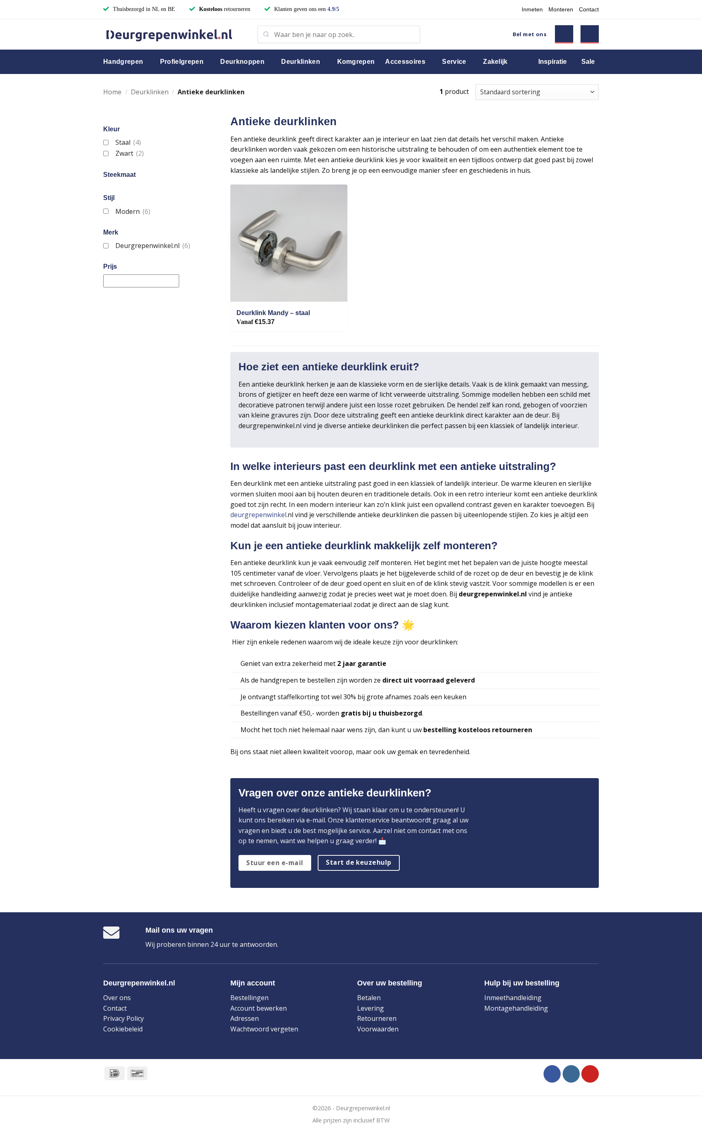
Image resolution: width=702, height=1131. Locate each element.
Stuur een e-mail (274, 862)
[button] (564, 34)
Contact (589, 9)
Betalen (369, 997)
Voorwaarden (378, 1028)
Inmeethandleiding (513, 997)
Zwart (129, 153)
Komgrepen (356, 61)
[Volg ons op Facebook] (552, 1074)
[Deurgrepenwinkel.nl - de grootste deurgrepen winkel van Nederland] (174, 34)
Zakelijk (495, 61)
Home (112, 91)
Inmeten (532, 9)
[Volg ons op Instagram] (571, 1074)
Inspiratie (552, 61)
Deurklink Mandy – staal (273, 312)
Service (454, 61)
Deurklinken (300, 61)
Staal (128, 142)
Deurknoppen (242, 61)
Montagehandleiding (516, 1008)
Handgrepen (123, 61)
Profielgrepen (182, 61)
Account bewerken (258, 1008)
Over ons (117, 997)
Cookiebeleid (123, 1028)
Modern (132, 211)
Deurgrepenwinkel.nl (152, 245)
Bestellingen (249, 997)
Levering (370, 1008)
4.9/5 (333, 9)
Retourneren (376, 1018)
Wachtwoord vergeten (264, 1028)
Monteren (560, 9)
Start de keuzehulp (358, 862)
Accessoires (405, 61)
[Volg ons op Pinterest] (590, 1074)
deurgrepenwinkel (258, 514)
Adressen (244, 1018)
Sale (588, 61)
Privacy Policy (123, 1018)
